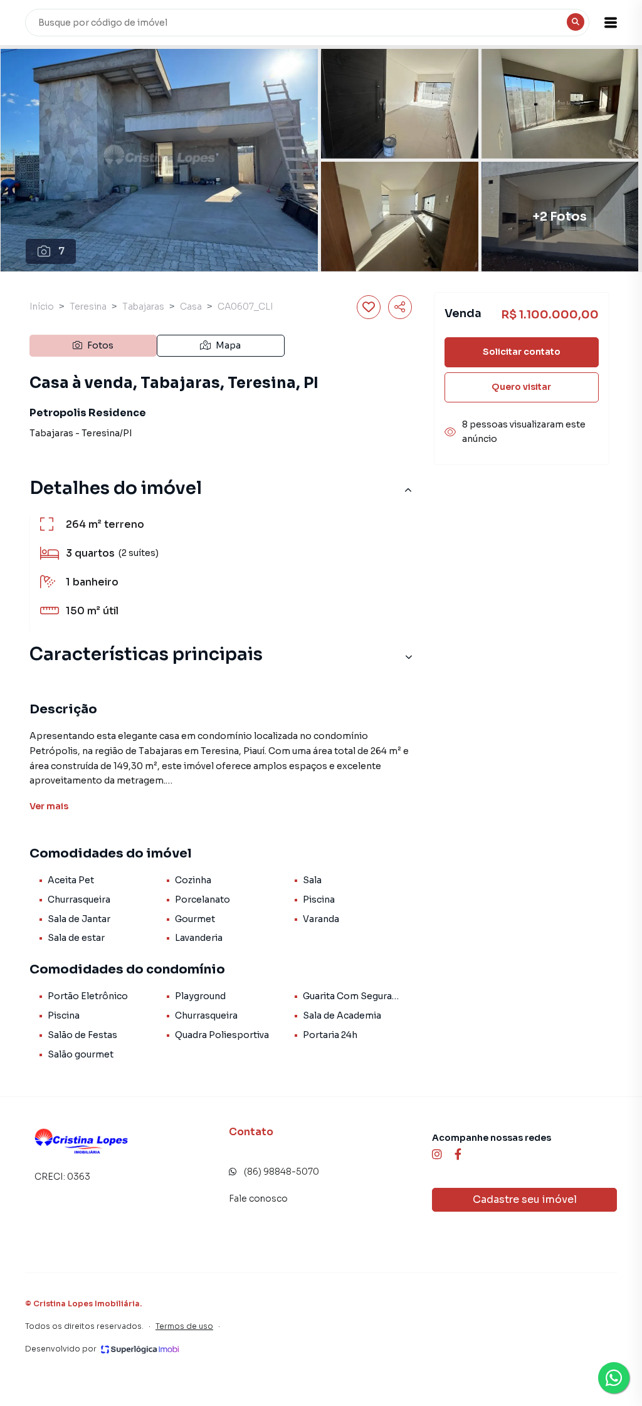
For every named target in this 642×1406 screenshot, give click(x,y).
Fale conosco (258, 1198)
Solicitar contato (521, 351)
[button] (610, 22)
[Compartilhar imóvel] (400, 307)
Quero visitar (521, 386)
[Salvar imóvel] (369, 307)
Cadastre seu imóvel (525, 1199)
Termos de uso (184, 1326)
